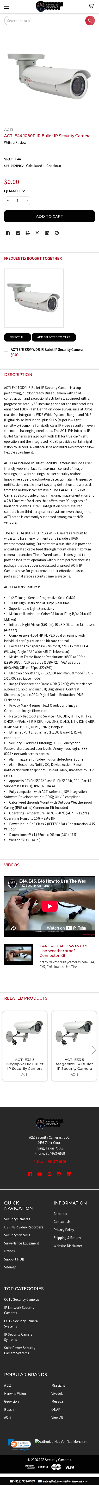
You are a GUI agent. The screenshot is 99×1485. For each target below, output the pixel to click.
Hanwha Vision (15, 1393)
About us (60, 1213)
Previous (5, 1049)
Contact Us (62, 1221)
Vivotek (57, 1393)
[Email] (18, 233)
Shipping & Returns (68, 1237)
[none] (49, 77)
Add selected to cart (53, 337)
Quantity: (14, 191)
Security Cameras (17, 1219)
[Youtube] (40, 1174)
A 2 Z (7, 1385)
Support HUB (14, 1259)
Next (94, 1049)
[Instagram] (59, 1174)
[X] (37, 233)
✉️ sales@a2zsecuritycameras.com (63, 1481)
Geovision (11, 1401)
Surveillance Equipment (21, 1243)
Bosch (9, 1409)
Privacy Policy (64, 1229)
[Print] (28, 233)
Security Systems (17, 1235)
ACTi (7, 1417)
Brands (9, 1251)
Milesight (58, 1385)
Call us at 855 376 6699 (49, 1161)
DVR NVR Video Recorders (23, 1227)
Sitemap (10, 1267)
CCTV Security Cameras (21, 1299)
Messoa (57, 1401)
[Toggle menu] (6, 6)
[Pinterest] (57, 233)
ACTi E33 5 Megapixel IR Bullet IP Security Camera (74, 1064)
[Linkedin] (47, 233)
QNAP (55, 1409)
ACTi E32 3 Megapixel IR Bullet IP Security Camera (24, 1064)
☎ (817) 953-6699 (22, 1481)
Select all (17, 337)
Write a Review (15, 142)
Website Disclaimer (68, 1246)
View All (57, 1417)
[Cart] (92, 6)
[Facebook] (8, 233)
